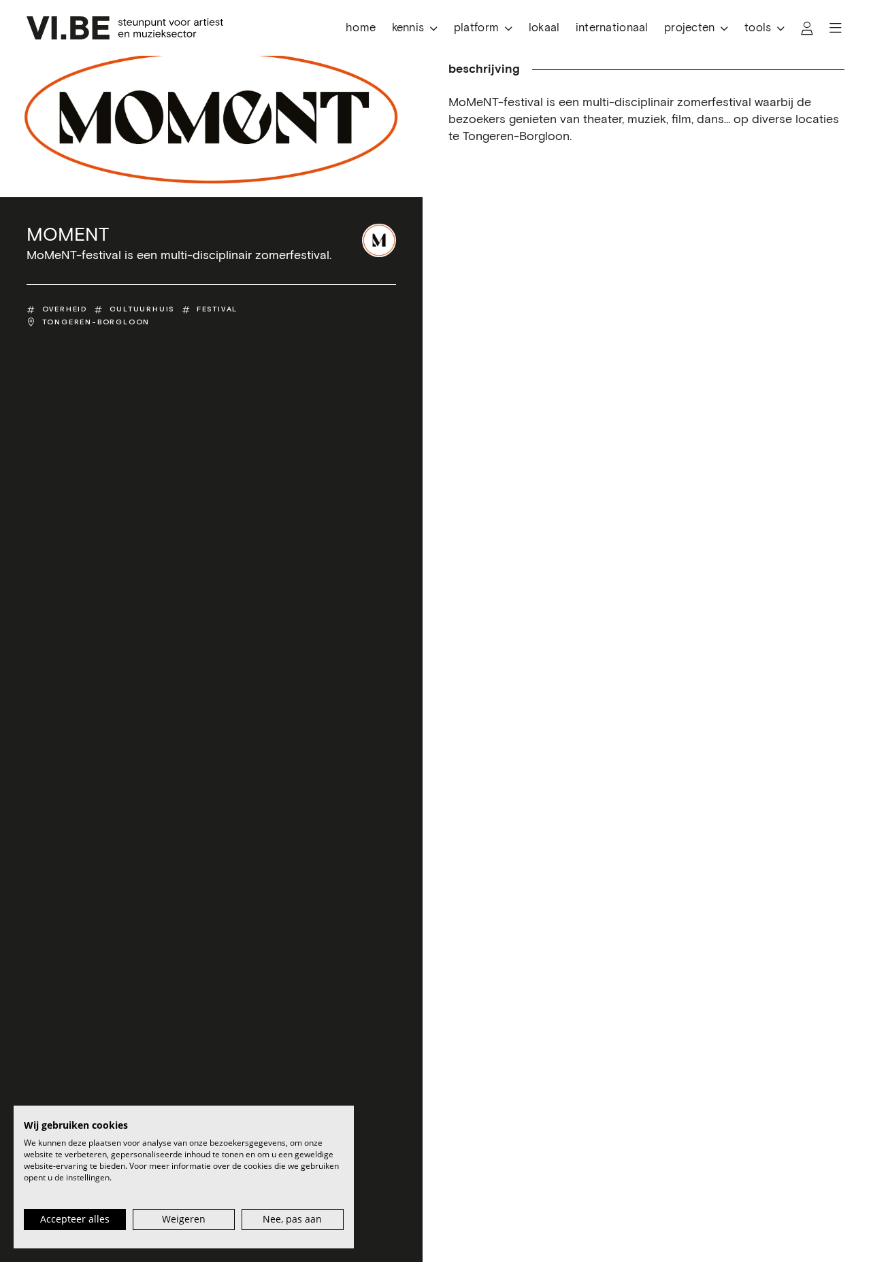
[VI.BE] (125, 28)
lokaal (544, 28)
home (361, 28)
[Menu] (835, 28)
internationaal (612, 28)
